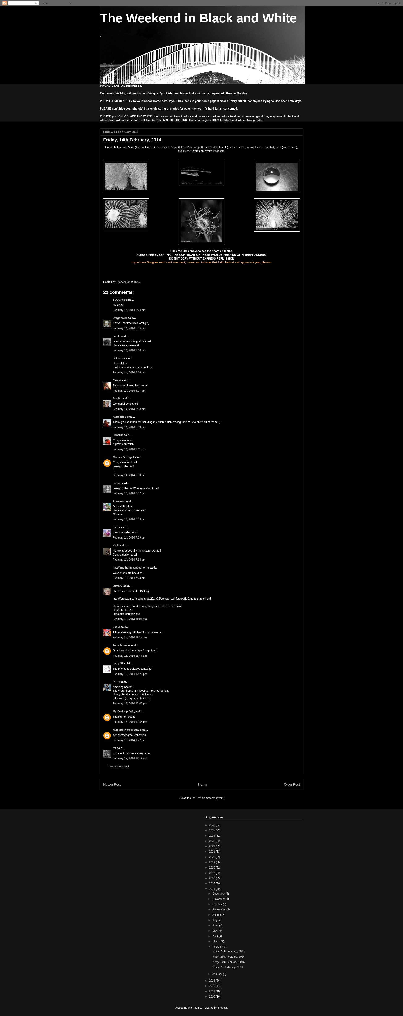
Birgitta (117, 398)
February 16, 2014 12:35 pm (130, 721)
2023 (212, 841)
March (216, 941)
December (219, 893)
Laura (116, 527)
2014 (212, 889)
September (219, 909)
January (217, 974)
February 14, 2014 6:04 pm (129, 310)
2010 (212, 996)
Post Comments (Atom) (210, 797)
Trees (139, 147)
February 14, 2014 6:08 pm (129, 409)
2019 (212, 862)
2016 (212, 878)
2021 (212, 851)
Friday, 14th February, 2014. (228, 962)
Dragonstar (120, 318)
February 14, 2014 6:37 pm (129, 493)
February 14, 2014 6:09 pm (129, 427)
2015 (212, 883)
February (218, 946)
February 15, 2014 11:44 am (130, 655)
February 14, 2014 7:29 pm (129, 537)
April (215, 936)
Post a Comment (119, 766)
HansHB (118, 435)
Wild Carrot (289, 147)
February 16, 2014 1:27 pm (129, 740)
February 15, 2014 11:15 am (130, 637)
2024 (212, 835)
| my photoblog (141, 698)
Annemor (119, 501)
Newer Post (112, 784)
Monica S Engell (123, 457)
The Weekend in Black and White (198, 18)
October (217, 904)
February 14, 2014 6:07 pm (129, 390)
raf (114, 748)
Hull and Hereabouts (126, 729)
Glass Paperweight (190, 147)
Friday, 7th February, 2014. (227, 967)
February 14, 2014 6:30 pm (129, 475)
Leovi (116, 627)
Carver (117, 380)
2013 (212, 980)
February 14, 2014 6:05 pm (129, 328)
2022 (212, 846)
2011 (212, 991)
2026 (212, 825)
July (215, 920)
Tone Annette (121, 645)
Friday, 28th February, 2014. (228, 951)
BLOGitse (119, 299)
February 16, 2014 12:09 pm (130, 703)
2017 (212, 873)
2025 (212, 830)
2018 (212, 867)
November (219, 898)
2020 (212, 857)
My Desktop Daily (124, 711)
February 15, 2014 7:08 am (129, 577)
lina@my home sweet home (131, 567)
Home (202, 784)
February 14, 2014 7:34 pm (129, 559)
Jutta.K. (118, 585)
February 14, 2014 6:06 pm (129, 350)
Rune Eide (119, 416)
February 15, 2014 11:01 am (130, 619)
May (215, 930)
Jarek (116, 336)
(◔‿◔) (116, 681)
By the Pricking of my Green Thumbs (250, 147)
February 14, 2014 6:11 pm (129, 449)
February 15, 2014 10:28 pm (130, 674)
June (215, 925)
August (217, 914)
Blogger (222, 1007)
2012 (212, 985)
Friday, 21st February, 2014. (228, 956)
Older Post (292, 784)
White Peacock (214, 151)
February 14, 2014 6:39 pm (129, 519)
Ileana (116, 483)
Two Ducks (162, 147)
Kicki (116, 545)
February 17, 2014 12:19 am (130, 758)
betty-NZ (118, 663)
